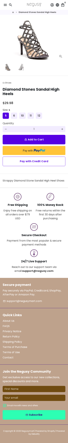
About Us (8, 321)
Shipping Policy (12, 342)
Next (62, 40)
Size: (6, 110)
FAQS (6, 326)
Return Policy (11, 336)
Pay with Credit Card (34, 161)
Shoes (7, 82)
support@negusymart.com (22, 301)
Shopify (51, 431)
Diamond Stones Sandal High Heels (37, 12)
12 (39, 116)
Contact (8, 357)
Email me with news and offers (22, 405)
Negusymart (27, 431)
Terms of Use (11, 352)
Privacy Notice (12, 331)
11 (31, 116)
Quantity (8, 123)
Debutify (36, 434)
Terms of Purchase (15, 347)
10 (22, 116)
